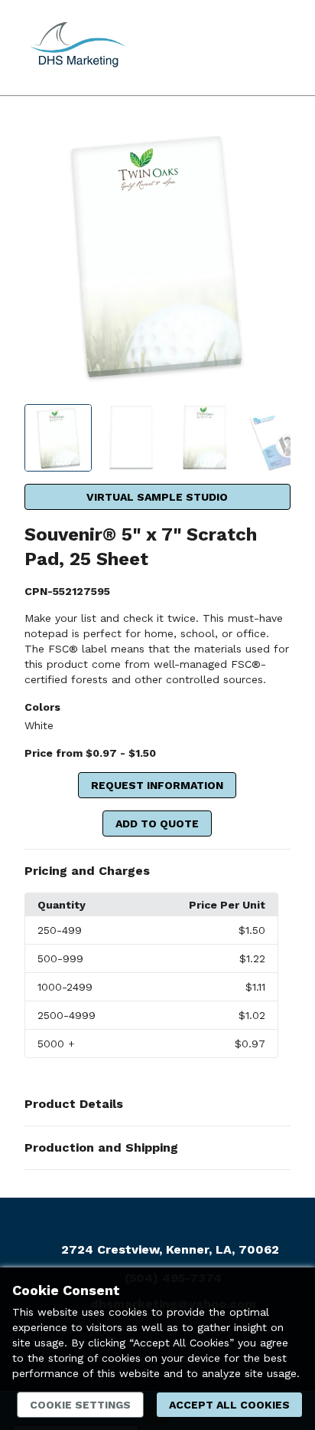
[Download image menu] (271, 143)
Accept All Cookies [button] (229, 1405)
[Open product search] (242, 47)
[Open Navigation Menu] (273, 47)
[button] (157, 871)
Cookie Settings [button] (80, 1405)
